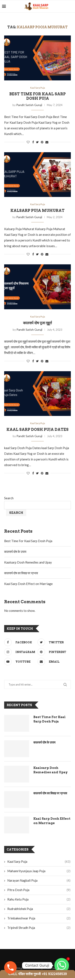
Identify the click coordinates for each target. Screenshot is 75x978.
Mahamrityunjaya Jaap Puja (38, 871)
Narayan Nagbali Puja (38, 880)
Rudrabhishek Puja (38, 909)
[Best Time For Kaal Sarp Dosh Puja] (37, 57)
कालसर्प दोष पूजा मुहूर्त (37, 323)
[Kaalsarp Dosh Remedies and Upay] (16, 774)
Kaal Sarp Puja (37, 87)
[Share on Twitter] (37, 142)
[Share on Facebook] (33, 142)
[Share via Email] (46, 142)
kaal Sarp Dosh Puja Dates (37, 429)
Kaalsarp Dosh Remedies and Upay (28, 562)
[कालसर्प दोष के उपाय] (16, 748)
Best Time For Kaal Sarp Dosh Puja (37, 96)
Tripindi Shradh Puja (38, 927)
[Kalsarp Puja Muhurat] (37, 174)
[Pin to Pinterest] (42, 142)
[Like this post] (28, 142)
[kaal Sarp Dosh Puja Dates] (37, 393)
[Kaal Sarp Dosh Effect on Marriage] (16, 825)
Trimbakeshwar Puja (38, 918)
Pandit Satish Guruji (29, 105)
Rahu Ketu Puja (38, 899)
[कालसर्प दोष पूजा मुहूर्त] (37, 286)
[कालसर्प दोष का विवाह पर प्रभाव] (16, 799)
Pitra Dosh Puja (38, 890)
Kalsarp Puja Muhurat (37, 210)
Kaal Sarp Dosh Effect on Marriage (28, 584)
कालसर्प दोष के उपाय (15, 551)
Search (9, 498)
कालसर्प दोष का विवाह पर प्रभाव (21, 573)
